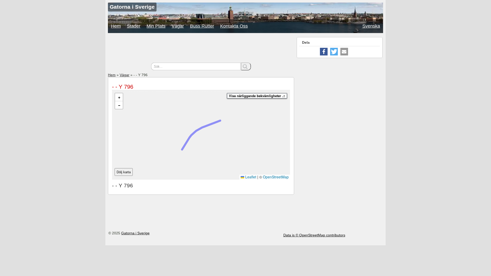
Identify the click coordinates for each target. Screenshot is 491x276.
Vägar (178, 26)
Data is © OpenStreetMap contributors (314, 235)
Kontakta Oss (234, 26)
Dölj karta (124, 172)
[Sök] (246, 66)
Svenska (371, 26)
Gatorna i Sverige (135, 233)
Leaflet (250, 176)
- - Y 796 (122, 87)
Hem (116, 26)
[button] (119, 97)
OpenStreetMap (276, 176)
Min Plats (156, 26)
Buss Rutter (202, 26)
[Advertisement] (201, 48)
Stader (133, 26)
